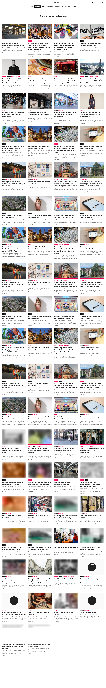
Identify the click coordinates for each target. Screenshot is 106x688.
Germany (11, 8)
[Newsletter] (97, 2)
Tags (7, 8)
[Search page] (100, 2)
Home (4, 8)
